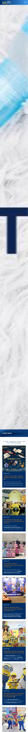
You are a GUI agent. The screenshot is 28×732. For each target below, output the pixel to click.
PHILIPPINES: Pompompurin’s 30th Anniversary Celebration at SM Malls (14, 521)
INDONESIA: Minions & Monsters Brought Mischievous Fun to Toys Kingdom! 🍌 (14, 695)
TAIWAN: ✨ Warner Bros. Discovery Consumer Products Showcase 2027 (13, 609)
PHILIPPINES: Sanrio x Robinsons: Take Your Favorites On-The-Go (13, 565)
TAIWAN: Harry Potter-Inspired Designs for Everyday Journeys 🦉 (14, 477)
